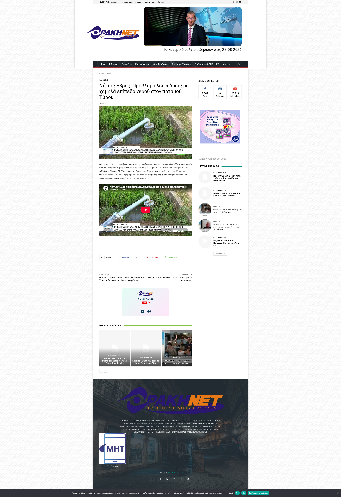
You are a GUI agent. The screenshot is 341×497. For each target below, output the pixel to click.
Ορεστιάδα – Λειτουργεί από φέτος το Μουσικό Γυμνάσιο (176, 362)
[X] (188, 479)
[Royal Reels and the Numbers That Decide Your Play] (204, 241)
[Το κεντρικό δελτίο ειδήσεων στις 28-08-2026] (193, 26)
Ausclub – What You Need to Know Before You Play (145, 362)
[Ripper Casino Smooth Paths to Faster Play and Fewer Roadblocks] (114, 348)
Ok (237, 493)
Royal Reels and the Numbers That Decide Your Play (226, 243)
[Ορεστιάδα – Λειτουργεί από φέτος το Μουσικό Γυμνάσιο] (177, 348)
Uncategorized (114, 355)
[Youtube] (240, 2)
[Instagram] (236, 2)
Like (205, 87)
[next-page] (105, 371)
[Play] (142, 311)
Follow (220, 87)
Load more (219, 253)
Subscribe (235, 87)
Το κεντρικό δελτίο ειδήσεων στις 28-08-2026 (202, 49)
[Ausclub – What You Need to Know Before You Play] (146, 348)
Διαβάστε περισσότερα (258, 493)
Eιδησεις (109, 74)
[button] (238, 64)
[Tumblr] (181, 479)
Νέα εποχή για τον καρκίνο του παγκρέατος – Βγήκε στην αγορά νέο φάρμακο (226, 226)
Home (101, 74)
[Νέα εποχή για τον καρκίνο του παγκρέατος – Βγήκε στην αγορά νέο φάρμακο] (204, 225)
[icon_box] (162, 2)
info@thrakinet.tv (175, 473)
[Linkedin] (167, 479)
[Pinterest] (174, 479)
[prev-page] (101, 371)
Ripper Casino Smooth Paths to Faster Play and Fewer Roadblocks (114, 360)
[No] (337, 493)
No (243, 493)
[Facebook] (233, 2)
